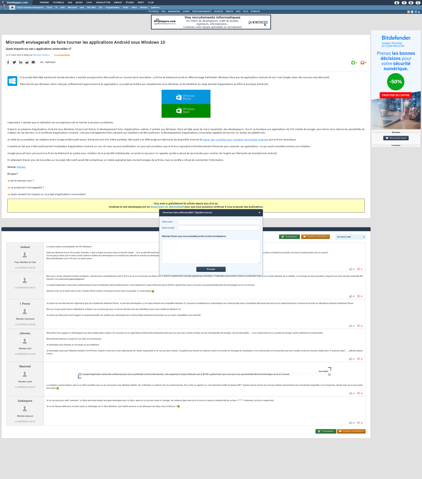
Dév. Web (91, 7)
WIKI (238, 11)
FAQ (69, 2)
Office (134, 7)
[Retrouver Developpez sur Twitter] (412, 12)
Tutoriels (58, 2)
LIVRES (186, 11)
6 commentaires (62, 55)
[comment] (211, 251)
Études (129, 2)
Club (150, 2)
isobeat (25, 247)
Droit (140, 2)
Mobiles (144, 7)
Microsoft (72, 7)
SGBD (125, 7)
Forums (44, 2)
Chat (89, 2)
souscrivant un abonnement (167, 207)
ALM (62, 7)
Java (82, 7)
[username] (219, 222)
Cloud (49, 7)
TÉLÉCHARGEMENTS (201, 11)
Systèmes (155, 7)
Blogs (79, 2)
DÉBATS (229, 11)
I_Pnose (25, 303)
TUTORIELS (153, 11)
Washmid (25, 366)
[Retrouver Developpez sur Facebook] (415, 12)
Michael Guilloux (41, 55)
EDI (100, 7)
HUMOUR (255, 11)
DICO (245, 11)
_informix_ (25, 333)
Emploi (118, 2)
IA (56, 7)
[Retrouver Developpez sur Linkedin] (419, 12)
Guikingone (25, 400)
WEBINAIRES (174, 11)
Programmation (113, 7)
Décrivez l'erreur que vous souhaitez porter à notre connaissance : (194, 236)
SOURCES (218, 11)
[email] (219, 228)
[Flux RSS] (408, 12)
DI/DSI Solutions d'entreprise (30, 7)
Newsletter (103, 2)
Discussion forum (397, 138)
